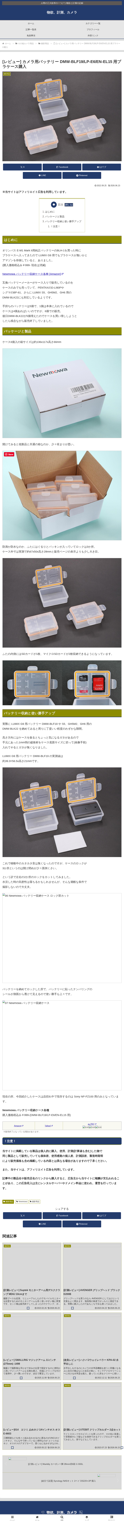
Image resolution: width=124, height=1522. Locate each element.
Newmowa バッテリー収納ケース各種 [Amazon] (31, 273)
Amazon (17, 1126)
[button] (114, 833)
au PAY (91, 1124)
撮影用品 (9, 1202)
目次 (60, 204)
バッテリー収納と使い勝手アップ (63, 221)
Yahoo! (48, 1126)
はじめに (50, 211)
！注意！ (55, 226)
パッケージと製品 (54, 216)
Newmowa (23, 1202)
